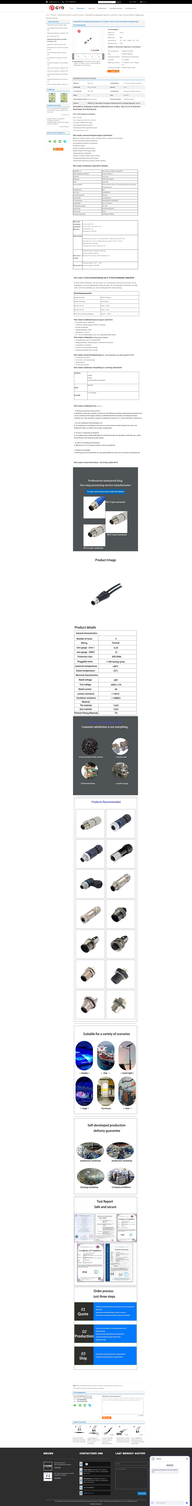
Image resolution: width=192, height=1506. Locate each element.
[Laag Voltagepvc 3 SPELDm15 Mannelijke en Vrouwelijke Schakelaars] (94, 1430)
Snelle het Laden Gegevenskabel (56, 84)
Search (118, 2)
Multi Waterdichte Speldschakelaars (57, 52)
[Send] (187, 1503)
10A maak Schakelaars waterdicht (56, 68)
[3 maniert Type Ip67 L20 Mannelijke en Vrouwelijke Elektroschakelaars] (109, 1430)
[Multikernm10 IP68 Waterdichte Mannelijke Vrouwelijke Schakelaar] (79, 1430)
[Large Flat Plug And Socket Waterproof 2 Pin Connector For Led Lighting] (88, 40)
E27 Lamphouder (51, 36)
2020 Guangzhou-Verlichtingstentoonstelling (62, 1463)
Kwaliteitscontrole (116, 8)
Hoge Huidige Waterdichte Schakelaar (57, 74)
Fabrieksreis (102, 8)
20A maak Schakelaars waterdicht (56, 71)
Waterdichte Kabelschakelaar (55, 44)
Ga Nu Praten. (133, 2)
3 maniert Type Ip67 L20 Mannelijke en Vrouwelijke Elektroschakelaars (107, 1440)
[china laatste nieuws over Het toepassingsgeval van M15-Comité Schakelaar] (48, 1477)
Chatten (113, 71)
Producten (80, 8)
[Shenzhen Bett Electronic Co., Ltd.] (57, 7)
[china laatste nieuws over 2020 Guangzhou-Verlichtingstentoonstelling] (48, 1466)
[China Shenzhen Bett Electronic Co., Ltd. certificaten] (52, 97)
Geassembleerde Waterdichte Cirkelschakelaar (90, 1385)
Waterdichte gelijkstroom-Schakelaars (57, 79)
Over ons (91, 8)
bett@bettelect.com (54, 2)
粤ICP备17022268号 (96, 1504)
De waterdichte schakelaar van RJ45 (57, 57)
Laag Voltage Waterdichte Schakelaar (57, 28)
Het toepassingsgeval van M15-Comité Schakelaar (64, 1474)
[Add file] (152, 1503)
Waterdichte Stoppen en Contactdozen (57, 63)
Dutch (143, 2)
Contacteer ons (130, 8)
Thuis (71, 8)
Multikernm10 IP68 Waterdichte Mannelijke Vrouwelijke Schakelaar (79, 1439)
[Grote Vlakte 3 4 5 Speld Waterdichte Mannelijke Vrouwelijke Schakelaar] (123, 1430)
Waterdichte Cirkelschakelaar (55, 25)
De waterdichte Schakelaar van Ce (113, 1385)
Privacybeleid (58, 1501)
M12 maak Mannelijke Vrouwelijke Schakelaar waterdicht (88, 1388)
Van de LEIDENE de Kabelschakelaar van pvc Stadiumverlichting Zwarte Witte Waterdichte (137, 1441)
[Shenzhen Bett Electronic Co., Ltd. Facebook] (86, 1463)
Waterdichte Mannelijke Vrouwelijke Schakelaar (71, 15)
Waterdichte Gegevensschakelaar (56, 33)
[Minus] (187, 1459)
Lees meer (57, 1467)
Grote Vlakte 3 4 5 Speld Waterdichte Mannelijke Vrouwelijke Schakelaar (123, 1439)
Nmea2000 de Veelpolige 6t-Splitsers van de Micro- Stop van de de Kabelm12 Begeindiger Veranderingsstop (87, 63)
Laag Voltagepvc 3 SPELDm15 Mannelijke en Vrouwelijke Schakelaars (93, 1440)
